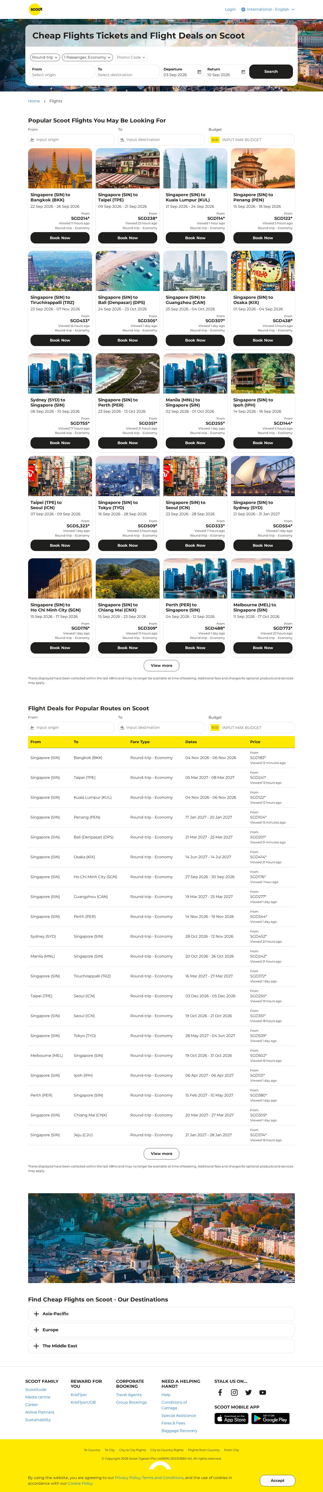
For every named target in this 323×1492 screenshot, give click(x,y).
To (100, 69)
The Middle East (60, 1346)
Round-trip (42, 57)
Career (31, 1404)
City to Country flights (166, 1450)
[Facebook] (220, 1392)
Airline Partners (39, 1412)
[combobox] (62, 75)
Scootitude (35, 1389)
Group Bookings (131, 1402)
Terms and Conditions (162, 1477)
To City (110, 1450)
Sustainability (38, 1420)
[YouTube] (262, 1392)
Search (271, 71)
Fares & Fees (173, 1423)
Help (166, 1394)
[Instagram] (234, 1392)
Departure (173, 69)
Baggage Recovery (179, 1430)
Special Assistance (179, 1415)
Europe (50, 1329)
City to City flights (132, 1450)
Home (34, 101)
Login (230, 9)
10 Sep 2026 (218, 75)
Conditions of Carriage (174, 1405)
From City (231, 1450)
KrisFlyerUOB (83, 1402)
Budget (215, 129)
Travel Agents (129, 1394)
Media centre (37, 1397)
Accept (277, 1480)
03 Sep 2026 (175, 75)
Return (213, 69)
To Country (92, 1450)
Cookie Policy (80, 1483)
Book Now (60, 238)
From (37, 69)
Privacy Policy (127, 1477)
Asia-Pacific (56, 1313)
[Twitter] (248, 1392)
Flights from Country (204, 1450)
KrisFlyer (79, 1394)
